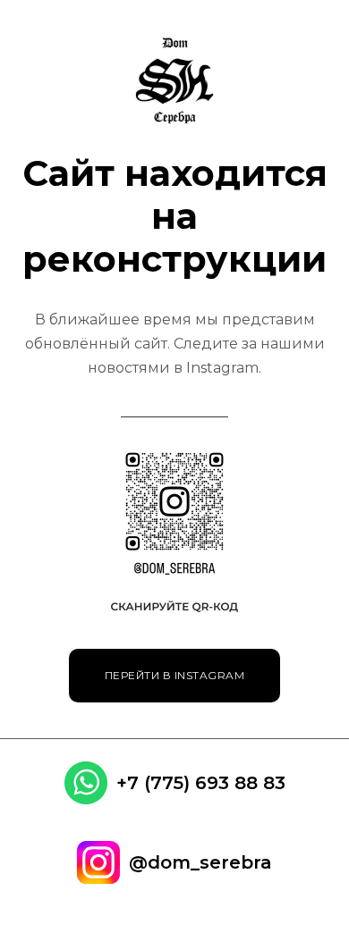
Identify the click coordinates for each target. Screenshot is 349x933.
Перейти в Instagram (175, 675)
